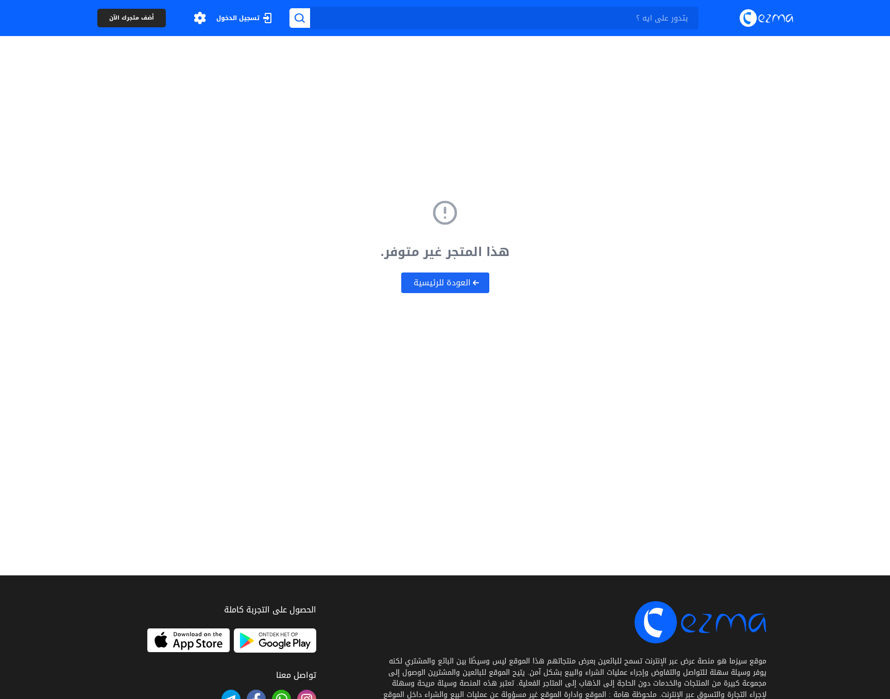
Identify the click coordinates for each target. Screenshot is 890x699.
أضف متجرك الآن (131, 18)
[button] (200, 18)
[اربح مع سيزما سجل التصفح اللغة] (200, 18)
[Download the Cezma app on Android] (275, 640)
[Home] (766, 17)
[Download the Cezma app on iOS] (188, 640)
